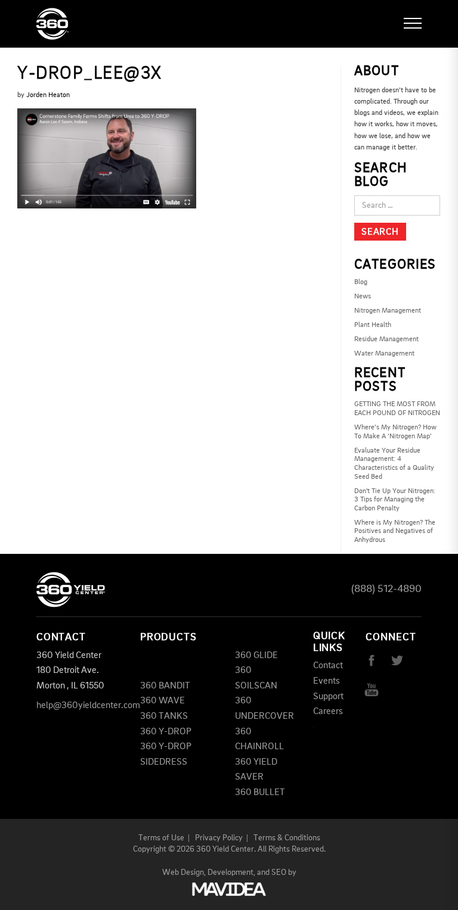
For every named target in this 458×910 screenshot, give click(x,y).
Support (328, 697)
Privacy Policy (219, 838)
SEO (278, 872)
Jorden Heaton (48, 95)
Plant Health (372, 325)
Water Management (384, 353)
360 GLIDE (256, 655)
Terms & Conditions (286, 838)
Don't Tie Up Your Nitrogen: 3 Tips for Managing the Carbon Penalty (394, 500)
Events (326, 681)
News (362, 296)
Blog (360, 282)
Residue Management (386, 339)
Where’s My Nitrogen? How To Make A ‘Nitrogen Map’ (395, 432)
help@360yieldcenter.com (88, 705)
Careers (328, 711)
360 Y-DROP (165, 732)
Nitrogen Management (387, 310)
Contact (328, 666)
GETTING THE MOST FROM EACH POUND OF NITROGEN (397, 409)
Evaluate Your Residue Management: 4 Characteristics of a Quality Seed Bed (394, 464)
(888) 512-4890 (386, 589)
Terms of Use (161, 838)
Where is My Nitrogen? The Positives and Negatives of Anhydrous (394, 531)
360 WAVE (162, 701)
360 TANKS (164, 716)
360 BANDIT (165, 686)
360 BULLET (260, 792)
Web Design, (184, 872)
